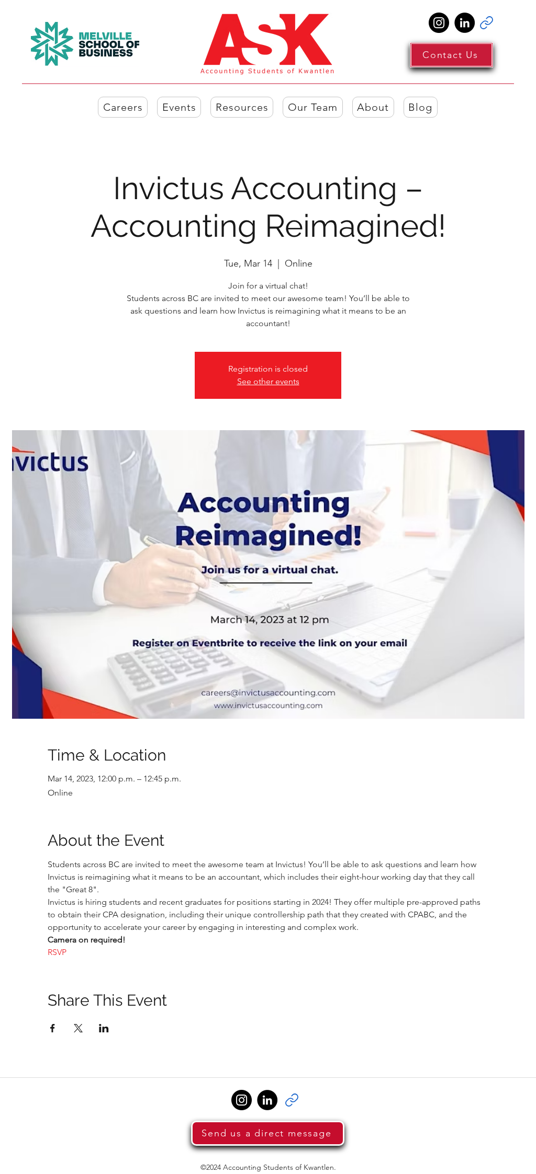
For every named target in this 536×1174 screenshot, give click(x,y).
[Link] (486, 23)
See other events (268, 381)
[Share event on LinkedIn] (104, 1028)
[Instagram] (439, 23)
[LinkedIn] (464, 23)
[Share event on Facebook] (53, 1028)
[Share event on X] (78, 1028)
